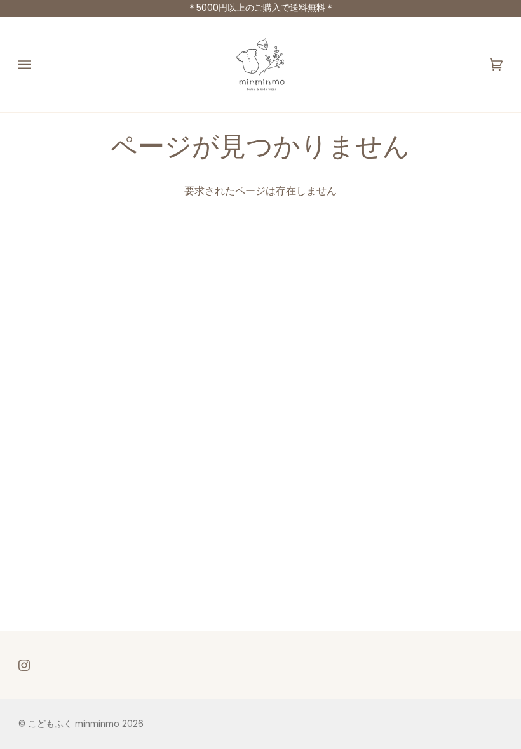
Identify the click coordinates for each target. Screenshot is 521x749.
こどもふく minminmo (75, 724)
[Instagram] (24, 665)
